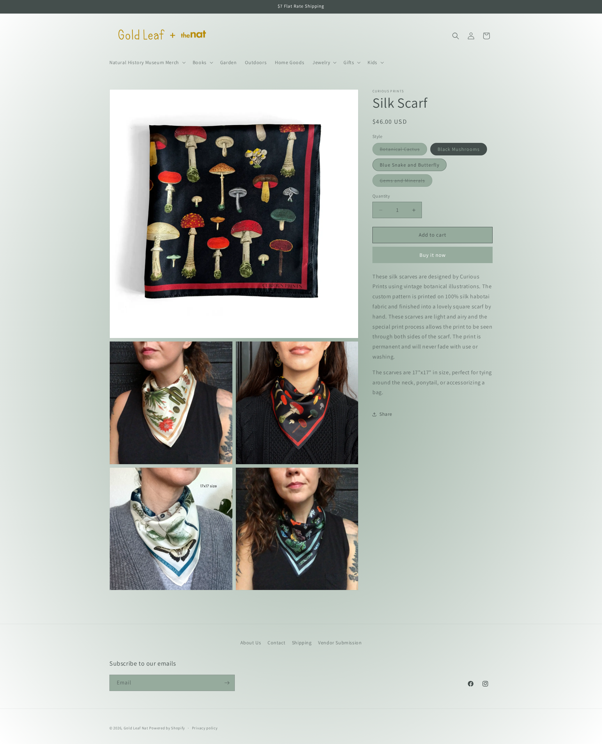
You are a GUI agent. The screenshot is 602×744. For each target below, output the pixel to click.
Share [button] (385, 414)
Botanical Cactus (403, 151)
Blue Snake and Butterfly (409, 165)
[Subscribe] (226, 683)
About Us (250, 642)
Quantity (381, 196)
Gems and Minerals (406, 182)
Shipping (302, 642)
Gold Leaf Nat (136, 728)
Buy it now (432, 255)
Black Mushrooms (459, 149)
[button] (146, 62)
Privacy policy (205, 728)
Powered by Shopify (167, 728)
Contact (276, 642)
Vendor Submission (340, 642)
